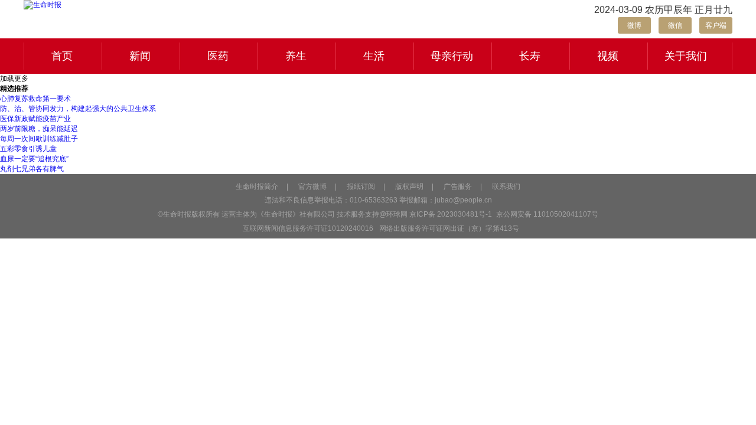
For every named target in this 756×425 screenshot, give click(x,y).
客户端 (715, 25)
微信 (675, 25)
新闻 (140, 56)
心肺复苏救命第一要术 (35, 98)
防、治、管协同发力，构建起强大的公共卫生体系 (78, 108)
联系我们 (506, 186)
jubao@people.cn (463, 200)
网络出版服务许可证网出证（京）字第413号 (449, 228)
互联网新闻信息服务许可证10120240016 (308, 228)
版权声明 (409, 186)
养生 (296, 56)
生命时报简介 (257, 186)
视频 (607, 56)
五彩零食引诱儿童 (28, 149)
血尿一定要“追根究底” (34, 159)
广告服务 (458, 186)
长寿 (529, 56)
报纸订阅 (361, 186)
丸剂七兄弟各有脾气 (32, 169)
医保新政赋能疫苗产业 (35, 119)
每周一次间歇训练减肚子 (39, 139)
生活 (373, 56)
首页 (62, 56)
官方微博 (312, 186)
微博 (634, 25)
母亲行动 (452, 56)
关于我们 (685, 56)
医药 (218, 56)
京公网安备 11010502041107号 (546, 214)
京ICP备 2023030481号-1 (450, 214)
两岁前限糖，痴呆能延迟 (39, 129)
